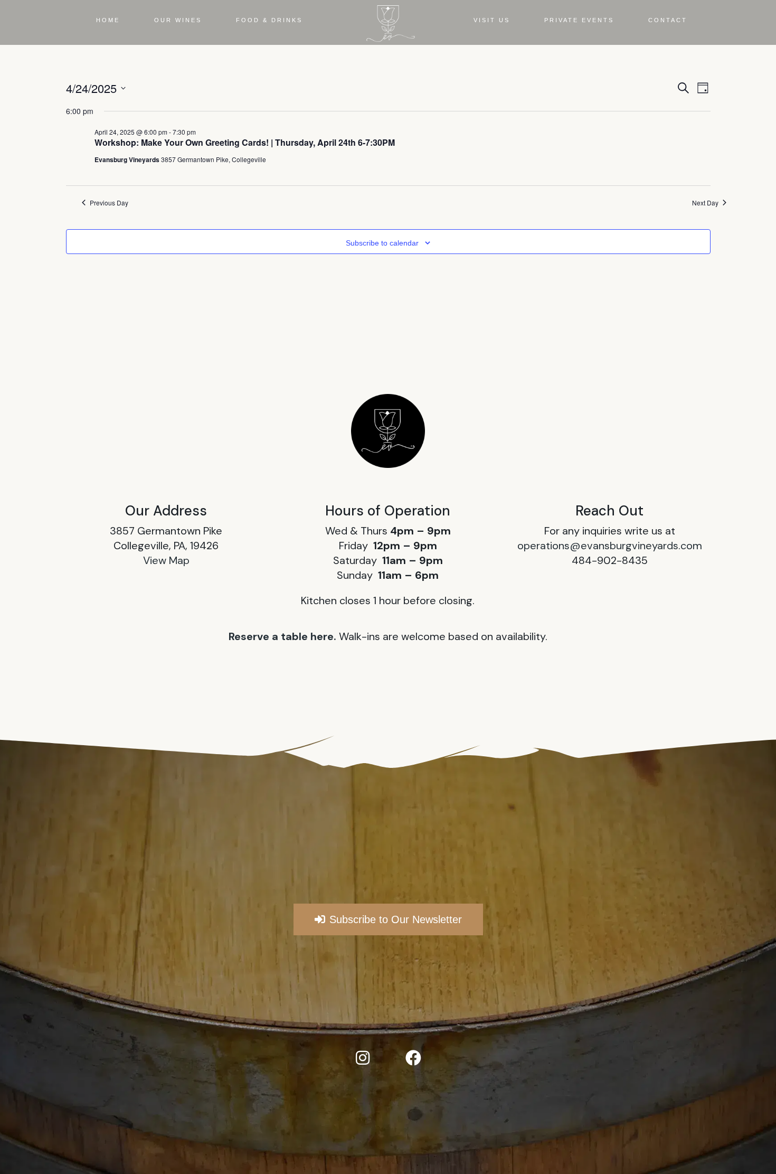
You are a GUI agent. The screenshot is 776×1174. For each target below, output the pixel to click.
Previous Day (109, 203)
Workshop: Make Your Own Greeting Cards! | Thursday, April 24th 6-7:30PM (244, 142)
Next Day (705, 203)
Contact (667, 20)
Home (108, 20)
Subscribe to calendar (382, 243)
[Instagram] (362, 1057)
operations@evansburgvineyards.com (609, 545)
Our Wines (178, 20)
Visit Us (492, 20)
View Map (166, 560)
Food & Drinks (269, 20)
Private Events (579, 20)
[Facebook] (413, 1057)
